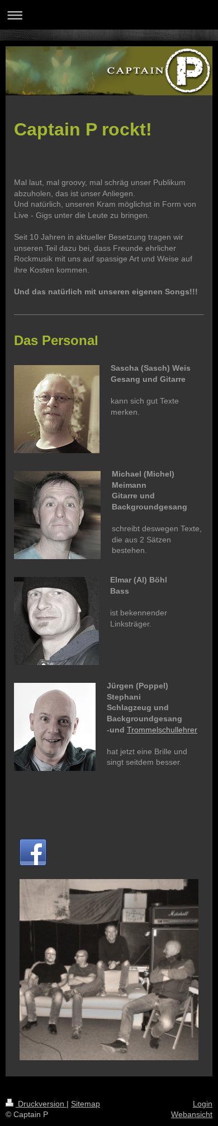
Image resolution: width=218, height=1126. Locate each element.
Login (202, 1103)
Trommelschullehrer (162, 729)
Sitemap (85, 1103)
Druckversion (41, 1103)
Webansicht (191, 1114)
